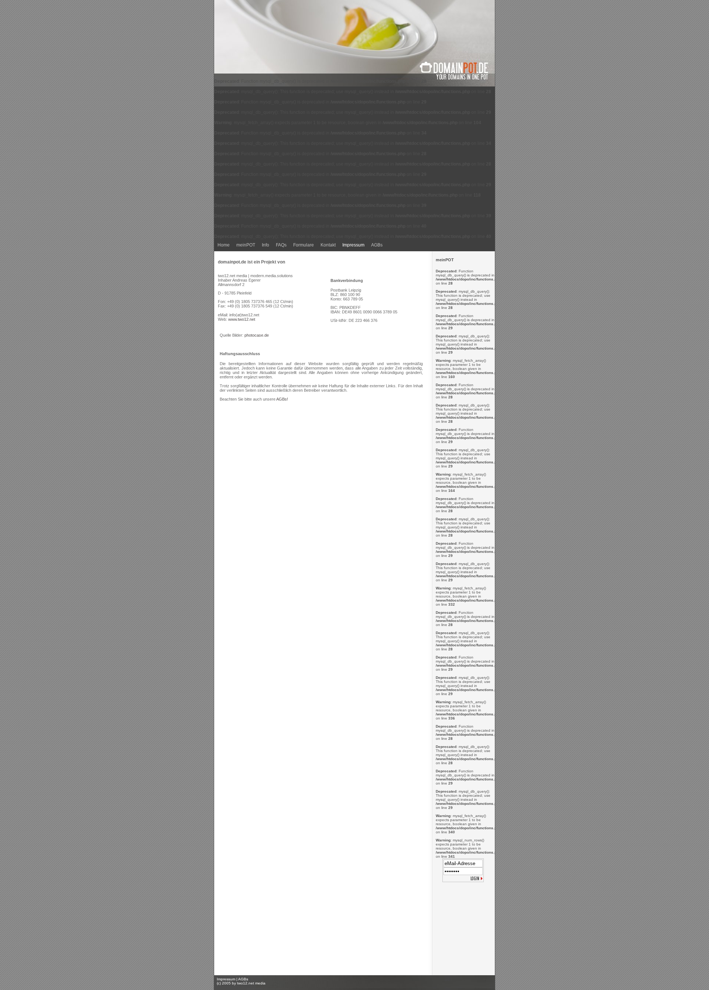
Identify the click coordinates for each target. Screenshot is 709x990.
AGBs (377, 245)
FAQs (281, 245)
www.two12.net (241, 319)
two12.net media (251, 983)
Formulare (303, 245)
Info (265, 245)
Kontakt (328, 245)
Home (224, 245)
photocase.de (256, 335)
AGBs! (282, 399)
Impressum (353, 245)
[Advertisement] (463, 930)
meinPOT (245, 245)
